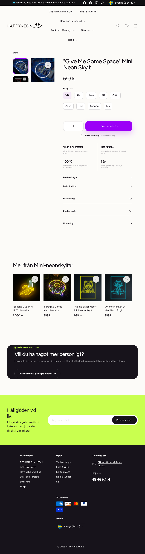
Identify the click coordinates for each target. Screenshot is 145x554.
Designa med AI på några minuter (35, 373)
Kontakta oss (63, 472)
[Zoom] (42, 70)
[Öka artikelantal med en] (80, 126)
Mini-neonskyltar (53, 265)
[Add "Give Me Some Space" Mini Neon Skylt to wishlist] (48, 65)
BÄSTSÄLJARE (88, 11)
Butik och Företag (61, 30)
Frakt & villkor (63, 467)
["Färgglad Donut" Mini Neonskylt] (57, 297)
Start (15, 52)
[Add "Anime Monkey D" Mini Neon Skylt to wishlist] (126, 279)
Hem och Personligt (71, 21)
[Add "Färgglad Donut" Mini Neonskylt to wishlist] (65, 279)
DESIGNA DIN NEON (60, 11)
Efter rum (86, 30)
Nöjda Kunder (63, 476)
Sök (58, 481)
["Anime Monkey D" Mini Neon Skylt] (118, 297)
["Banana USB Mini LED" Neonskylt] (26, 297)
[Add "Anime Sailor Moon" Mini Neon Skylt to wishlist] (96, 279)
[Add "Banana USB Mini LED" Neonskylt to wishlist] (34, 279)
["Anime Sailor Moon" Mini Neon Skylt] (88, 297)
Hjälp (71, 39)
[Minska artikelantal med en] (66, 126)
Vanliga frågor (63, 462)
